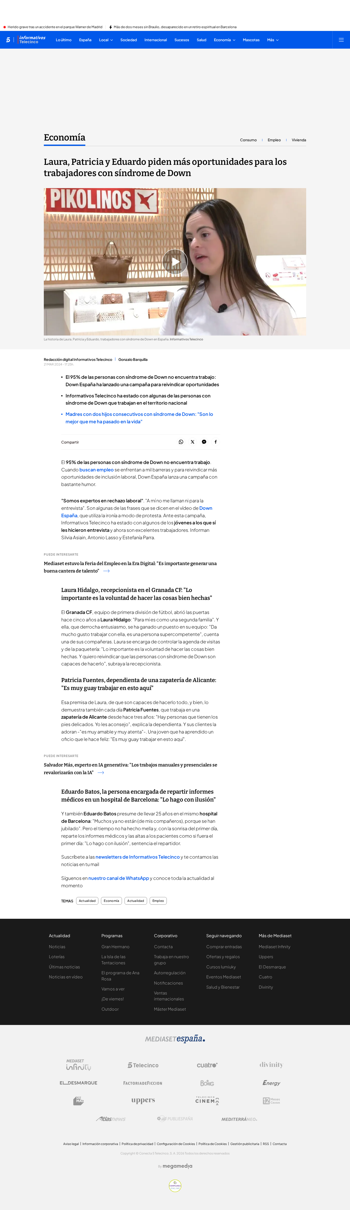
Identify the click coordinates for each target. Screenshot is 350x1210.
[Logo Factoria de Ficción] (142, 1083)
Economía (64, 137)
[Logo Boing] (207, 1083)
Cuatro (265, 976)
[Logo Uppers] (143, 1101)
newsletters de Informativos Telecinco (138, 857)
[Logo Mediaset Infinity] (78, 1065)
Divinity (266, 987)
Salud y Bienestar (223, 987)
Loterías (57, 956)
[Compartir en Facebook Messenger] (204, 442)
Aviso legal (71, 1144)
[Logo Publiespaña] (175, 1118)
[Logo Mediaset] (175, 1042)
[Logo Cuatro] (207, 1065)
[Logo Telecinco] (143, 1065)
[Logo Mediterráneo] (239, 1119)
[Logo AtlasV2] (111, 1118)
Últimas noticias (64, 966)
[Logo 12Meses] (271, 1100)
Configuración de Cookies (176, 1144)
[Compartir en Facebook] (215, 442)
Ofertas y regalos (223, 956)
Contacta (163, 946)
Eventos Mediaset (223, 976)
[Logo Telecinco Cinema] (207, 1101)
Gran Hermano (115, 946)
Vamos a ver (113, 988)
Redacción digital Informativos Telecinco (78, 359)
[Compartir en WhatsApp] (181, 442)
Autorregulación (170, 972)
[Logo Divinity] (271, 1065)
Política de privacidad (137, 1144)
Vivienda (299, 139)
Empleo (274, 139)
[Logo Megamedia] (177, 1166)
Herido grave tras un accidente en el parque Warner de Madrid (55, 27)
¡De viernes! (112, 998)
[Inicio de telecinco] (8, 39)
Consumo (248, 139)
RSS (266, 1144)
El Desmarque (272, 966)
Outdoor (110, 1009)
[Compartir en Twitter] (192, 442)
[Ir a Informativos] (31, 39)
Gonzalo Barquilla (133, 359)
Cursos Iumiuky (221, 966)
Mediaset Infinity (275, 946)
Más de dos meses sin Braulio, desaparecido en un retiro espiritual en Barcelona (175, 27)
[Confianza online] (175, 1190)
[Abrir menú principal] (341, 39)
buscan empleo (97, 469)
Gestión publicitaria (244, 1144)
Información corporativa (100, 1144)
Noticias (57, 946)
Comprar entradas (224, 946)
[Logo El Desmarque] (78, 1083)
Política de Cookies (213, 1144)
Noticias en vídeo (66, 976)
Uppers (266, 956)
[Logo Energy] (272, 1083)
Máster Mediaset (170, 1009)
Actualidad (87, 900)
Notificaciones (168, 983)
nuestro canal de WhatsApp (118, 878)
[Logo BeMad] (78, 1101)
